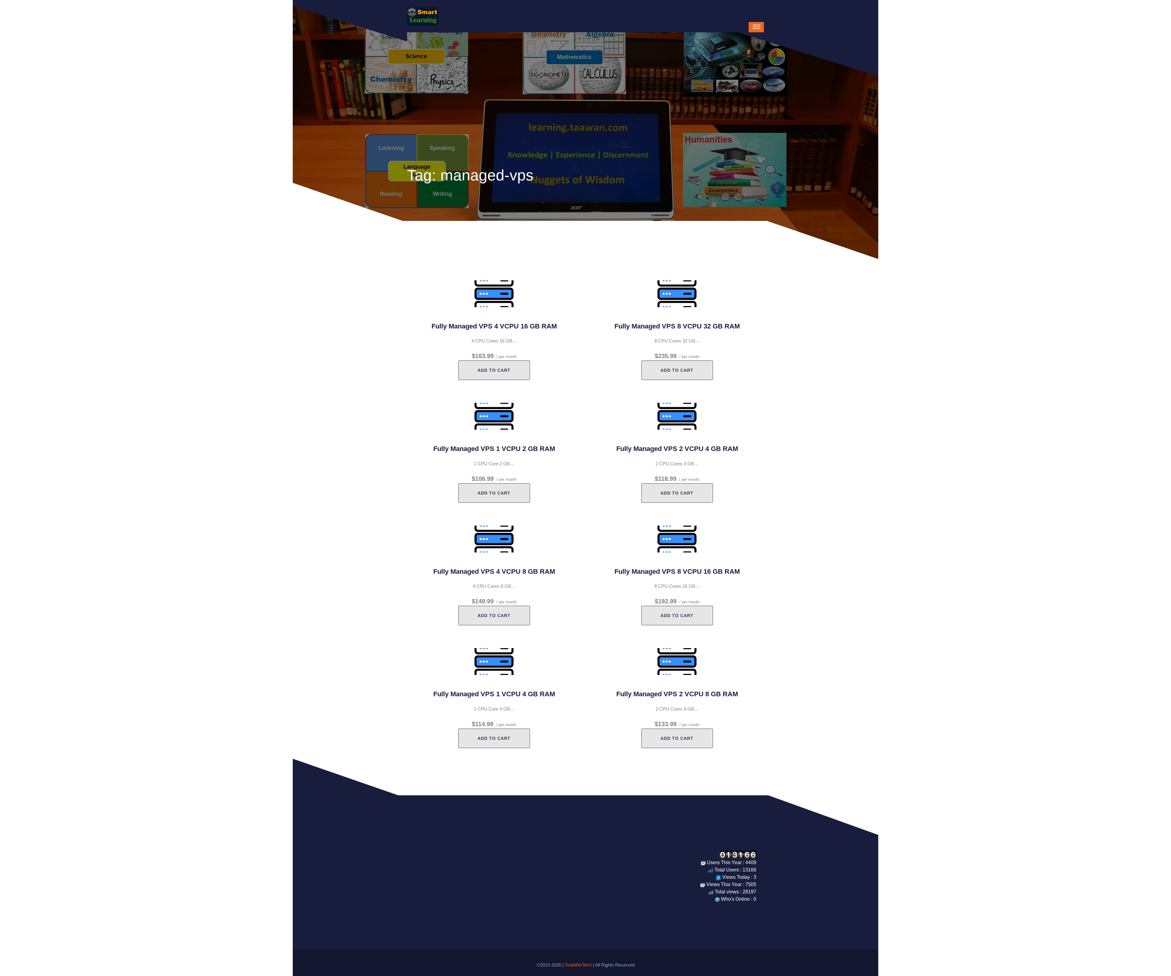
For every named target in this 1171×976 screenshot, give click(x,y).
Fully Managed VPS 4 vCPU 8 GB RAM (494, 571)
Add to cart (494, 370)
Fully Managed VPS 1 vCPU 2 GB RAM (494, 449)
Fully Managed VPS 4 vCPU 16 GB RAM (494, 326)
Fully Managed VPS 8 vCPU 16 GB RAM (677, 571)
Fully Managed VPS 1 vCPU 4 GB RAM (494, 694)
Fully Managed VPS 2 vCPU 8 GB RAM (677, 694)
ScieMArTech (578, 964)
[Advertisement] (585, 78)
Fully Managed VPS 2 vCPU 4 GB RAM (677, 449)
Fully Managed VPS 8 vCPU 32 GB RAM (677, 326)
